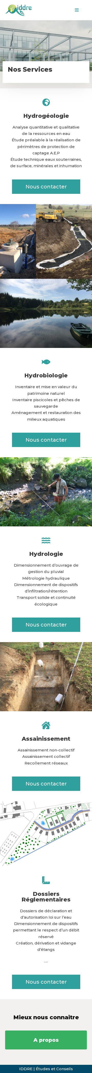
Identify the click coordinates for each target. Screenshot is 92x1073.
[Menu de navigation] (77, 10)
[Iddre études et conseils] (19, 10)
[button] (46, 186)
